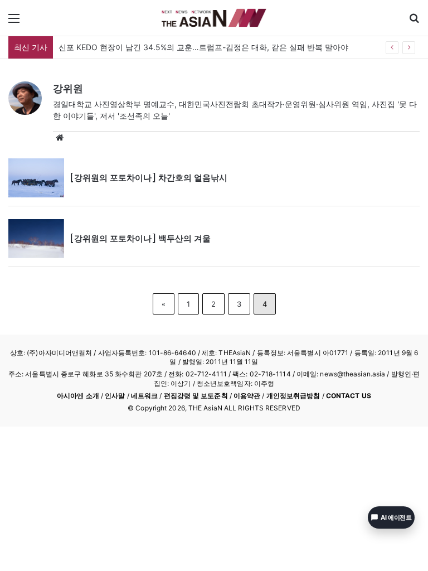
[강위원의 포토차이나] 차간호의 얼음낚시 (148, 177)
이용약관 (247, 395)
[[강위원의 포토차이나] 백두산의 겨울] (36, 238)
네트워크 (144, 395)
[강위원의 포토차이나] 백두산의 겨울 (140, 238)
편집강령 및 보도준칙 (196, 395)
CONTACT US (348, 395)
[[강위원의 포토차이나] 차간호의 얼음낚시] (36, 177)
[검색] (414, 22)
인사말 (115, 395)
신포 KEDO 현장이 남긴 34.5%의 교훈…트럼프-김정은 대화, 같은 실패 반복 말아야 (203, 47)
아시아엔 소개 (78, 395)
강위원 (68, 88)
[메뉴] (14, 22)
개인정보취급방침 (293, 395)
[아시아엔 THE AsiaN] (214, 18)
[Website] (59, 137)
